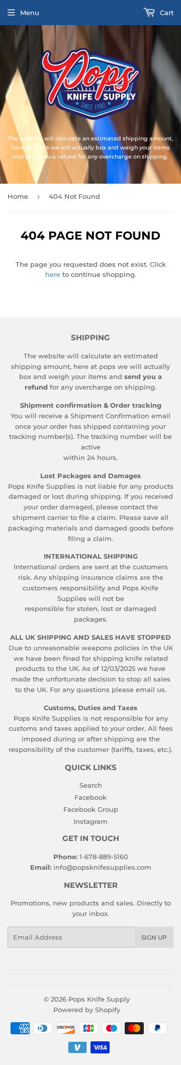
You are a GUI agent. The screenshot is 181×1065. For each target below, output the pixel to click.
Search (90, 785)
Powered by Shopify (86, 1010)
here (52, 274)
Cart (165, 13)
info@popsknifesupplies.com (102, 867)
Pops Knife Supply (99, 999)
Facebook (90, 797)
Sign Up (154, 937)
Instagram (90, 821)
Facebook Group (90, 809)
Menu (29, 13)
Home (18, 196)
